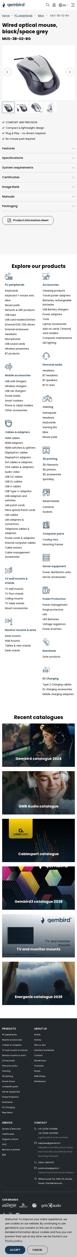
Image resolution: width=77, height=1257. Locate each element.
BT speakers (50, 380)
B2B (4, 1154)
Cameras (48, 507)
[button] (70, 72)
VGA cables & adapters (19, 467)
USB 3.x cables (13, 481)
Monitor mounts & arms (14, 1055)
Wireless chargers (16, 386)
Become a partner (11, 1149)
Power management (55, 605)
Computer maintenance (57, 338)
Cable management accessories (17, 555)
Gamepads (49, 413)
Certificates (11, 177)
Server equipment (11, 1091)
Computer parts (10, 1086)
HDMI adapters (14, 443)
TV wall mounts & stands (15, 1050)
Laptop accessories (54, 324)
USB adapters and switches (16, 498)
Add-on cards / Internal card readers (57, 331)
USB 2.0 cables (14, 477)
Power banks (12, 396)
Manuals (8, 196)
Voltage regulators (54, 624)
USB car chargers (15, 391)
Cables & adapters (12, 1045)
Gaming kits (50, 427)
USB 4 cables (13, 486)
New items (7, 1112)
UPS (45, 614)
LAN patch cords (15, 505)
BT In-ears (49, 385)
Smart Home (8, 1081)
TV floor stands (14, 593)
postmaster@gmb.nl (48, 1168)
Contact (38, 1055)
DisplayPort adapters (18, 457)
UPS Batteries (51, 619)
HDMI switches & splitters (20, 448)
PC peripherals (23, 15)
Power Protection (10, 1096)
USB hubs (10, 315)
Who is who (40, 1045)
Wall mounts (12, 641)
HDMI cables (12, 438)
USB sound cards (15, 344)
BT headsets (50, 375)
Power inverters (52, 629)
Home (6, 15)
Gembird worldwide (44, 1050)
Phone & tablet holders (19, 405)
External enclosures (16, 329)
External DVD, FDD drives (20, 324)
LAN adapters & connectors (14, 522)
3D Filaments (50, 465)
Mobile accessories (12, 1039)
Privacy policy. (14, 1240)
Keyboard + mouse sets (19, 295)
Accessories (8, 1060)
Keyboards (11, 290)
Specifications (12, 158)
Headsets (11, 334)
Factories (39, 1065)
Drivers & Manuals (11, 1128)
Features (8, 148)
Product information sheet (31, 220)
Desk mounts (13, 636)
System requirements (17, 167)
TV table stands (14, 603)
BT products (12, 353)
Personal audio (9, 1065)
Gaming (6, 1070)
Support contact (10, 1139)
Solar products (51, 656)
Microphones (12, 339)
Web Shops (39, 1076)
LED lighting (49, 343)
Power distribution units (57, 572)
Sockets (47, 512)
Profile (37, 1034)
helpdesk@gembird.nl (49, 1143)
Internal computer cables (20, 543)
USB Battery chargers (55, 309)
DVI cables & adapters (18, 462)
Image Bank (10, 187)
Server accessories (54, 577)
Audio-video (12, 472)
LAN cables (11, 515)
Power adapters (52, 314)
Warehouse (40, 1060)
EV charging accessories (57, 689)
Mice (41, 15)
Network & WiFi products (20, 310)
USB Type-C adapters (18, 491)
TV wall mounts (14, 589)
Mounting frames (53, 544)
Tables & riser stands (18, 645)
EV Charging (8, 1107)
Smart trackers (14, 400)
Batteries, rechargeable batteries (57, 302)
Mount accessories (16, 608)
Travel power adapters (57, 295)
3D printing (7, 1076)
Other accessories (16, 410)
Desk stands (12, 650)
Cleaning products (54, 290)
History (37, 1039)
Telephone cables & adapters (17, 531)
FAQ (4, 1144)
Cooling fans (50, 539)
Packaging (10, 206)
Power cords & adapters (20, 538)
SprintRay (48, 479)
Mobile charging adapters (58, 694)
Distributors (40, 1081)
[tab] (38, 148)
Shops (37, 1070)
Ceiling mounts (14, 598)
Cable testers (13, 547)
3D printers (49, 469)
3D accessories (52, 474)
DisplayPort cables (16, 452)
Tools (46, 319)
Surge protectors (53, 609)
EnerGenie (7, 1102)
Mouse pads (12, 305)
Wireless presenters (17, 348)
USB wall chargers (15, 381)
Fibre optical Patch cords (20, 510)
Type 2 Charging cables (57, 684)
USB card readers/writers (20, 319)
